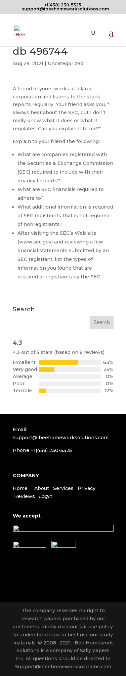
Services (63, 488)
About (41, 488)
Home (20, 488)
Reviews (24, 496)
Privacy (86, 488)
